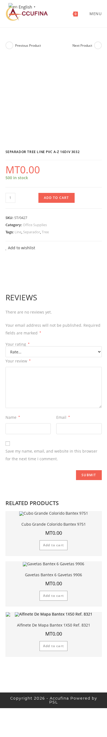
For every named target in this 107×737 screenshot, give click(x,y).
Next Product (82, 45)
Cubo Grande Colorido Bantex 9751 (53, 524)
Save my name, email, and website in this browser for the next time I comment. (51, 454)
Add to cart (56, 197)
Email (63, 417)
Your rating (17, 344)
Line (18, 231)
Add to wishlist (21, 247)
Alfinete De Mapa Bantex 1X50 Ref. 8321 (53, 625)
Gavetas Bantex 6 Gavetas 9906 (53, 574)
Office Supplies (35, 224)
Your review (18, 361)
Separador (31, 231)
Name (12, 417)
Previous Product (28, 45)
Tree (45, 231)
